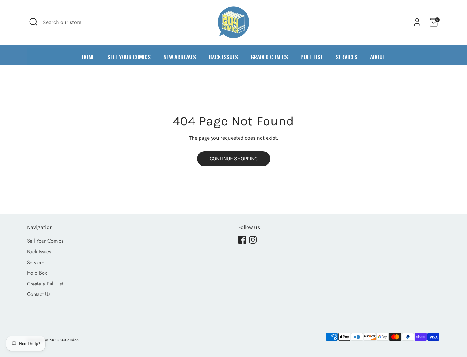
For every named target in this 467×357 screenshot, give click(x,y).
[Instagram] (253, 240)
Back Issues (39, 251)
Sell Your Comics (45, 240)
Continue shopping (234, 158)
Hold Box (37, 273)
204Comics (68, 340)
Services (35, 262)
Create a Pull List (45, 283)
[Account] (417, 22)
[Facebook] (242, 240)
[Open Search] (33, 22)
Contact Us (38, 294)
